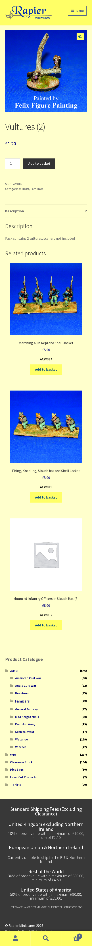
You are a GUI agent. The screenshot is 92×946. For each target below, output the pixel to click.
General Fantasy (26, 709)
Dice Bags (17, 769)
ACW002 (46, 606)
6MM (13, 755)
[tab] (46, 211)
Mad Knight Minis (27, 717)
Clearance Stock (21, 762)
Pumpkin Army (25, 724)
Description (14, 211)
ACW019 (46, 478)
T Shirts (15, 785)
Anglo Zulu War (25, 686)
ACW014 (46, 351)
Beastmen (22, 693)
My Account (15, 938)
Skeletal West (24, 732)
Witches (20, 747)
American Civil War (28, 678)
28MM (25, 189)
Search (46, 938)
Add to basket (39, 163)
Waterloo (21, 739)
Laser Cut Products (23, 777)
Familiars (37, 189)
